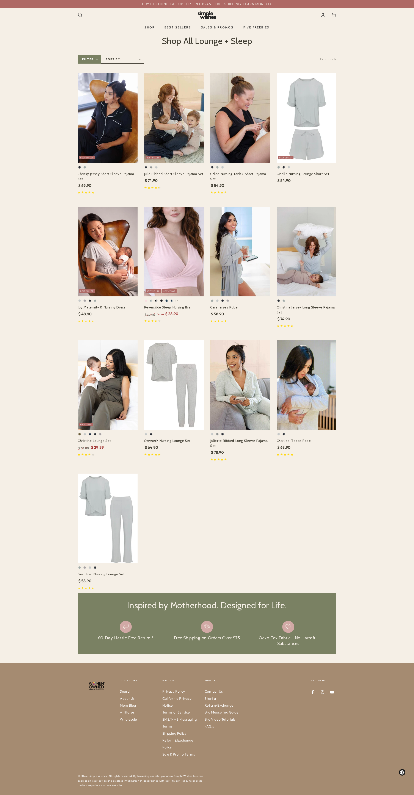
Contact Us (214, 691)
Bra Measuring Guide (221, 712)
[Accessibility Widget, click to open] (402, 772)
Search (126, 691)
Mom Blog (128, 705)
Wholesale (128, 719)
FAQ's (209, 726)
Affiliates (127, 712)
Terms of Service (176, 712)
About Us (127, 698)
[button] (80, 15)
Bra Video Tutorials (220, 719)
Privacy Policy (173, 691)
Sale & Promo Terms (178, 754)
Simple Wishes (98, 776)
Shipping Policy (174, 733)
